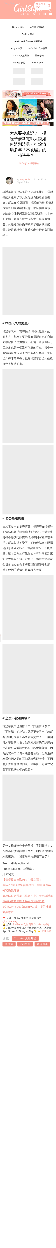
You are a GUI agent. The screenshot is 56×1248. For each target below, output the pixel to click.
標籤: (6, 938)
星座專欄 (39, 55)
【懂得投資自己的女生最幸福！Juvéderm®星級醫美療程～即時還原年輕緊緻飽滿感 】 (26, 885)
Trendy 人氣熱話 (21, 55)
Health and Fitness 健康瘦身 (28, 41)
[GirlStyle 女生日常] (28, 9)
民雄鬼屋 (25, 944)
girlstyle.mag (10, 921)
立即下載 (46, 931)
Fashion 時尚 (28, 34)
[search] (50, 11)
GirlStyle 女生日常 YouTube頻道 (30, 924)
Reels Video (37, 62)
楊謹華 (9, 944)
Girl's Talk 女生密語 (37, 48)
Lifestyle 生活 (15, 48)
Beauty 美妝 (18, 27)
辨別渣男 (42, 944)
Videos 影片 (19, 62)
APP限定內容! (37, 27)
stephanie (25, 179)
